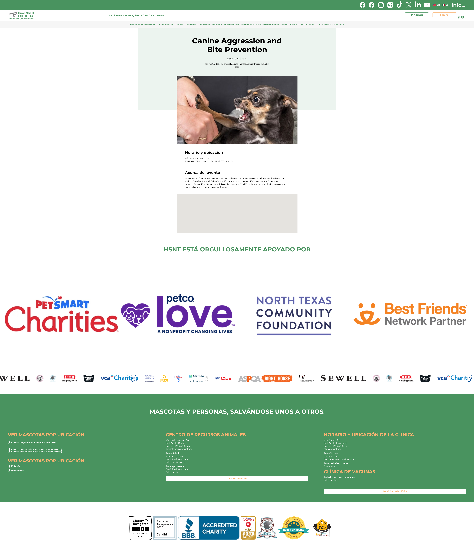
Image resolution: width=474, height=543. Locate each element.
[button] (318, 9)
